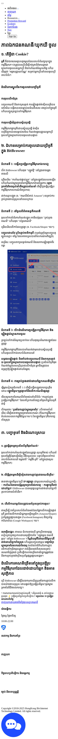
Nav (9, 30)
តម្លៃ (9, 15)
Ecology (11, 23)
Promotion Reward (16, 21)
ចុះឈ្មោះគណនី (31, 602)
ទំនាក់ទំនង (12, 27)
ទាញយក (11, 11)
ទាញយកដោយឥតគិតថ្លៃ (12, 602)
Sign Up (12, 36)
